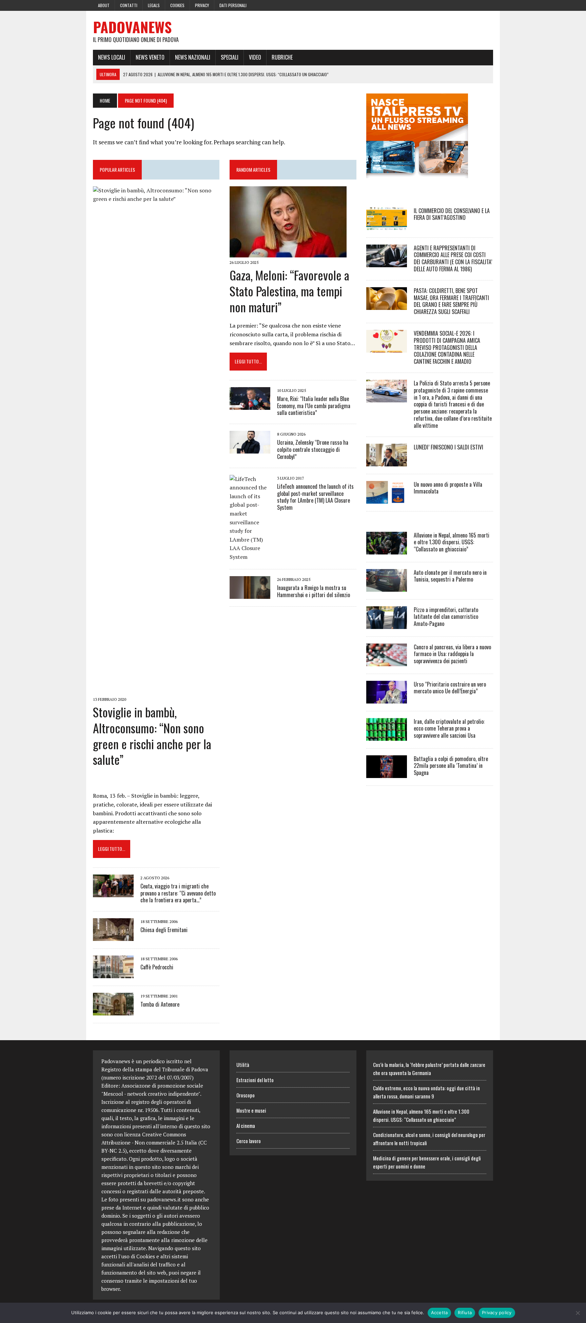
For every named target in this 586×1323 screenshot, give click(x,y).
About (104, 5)
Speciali (229, 57)
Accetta (439, 1312)
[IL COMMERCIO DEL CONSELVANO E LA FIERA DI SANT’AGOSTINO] (386, 225)
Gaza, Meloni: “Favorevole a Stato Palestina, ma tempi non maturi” (289, 291)
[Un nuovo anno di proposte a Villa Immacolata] (386, 499)
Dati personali (233, 5)
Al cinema (245, 1125)
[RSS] (487, 5)
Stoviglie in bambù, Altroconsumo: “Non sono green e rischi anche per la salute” (152, 735)
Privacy (202, 5)
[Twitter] (475, 5)
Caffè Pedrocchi (156, 967)
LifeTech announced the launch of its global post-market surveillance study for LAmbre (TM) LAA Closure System (315, 496)
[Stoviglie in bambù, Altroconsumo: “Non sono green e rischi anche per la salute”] (156, 689)
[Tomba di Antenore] (113, 1011)
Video (255, 57)
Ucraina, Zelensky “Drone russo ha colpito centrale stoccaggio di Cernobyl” (312, 449)
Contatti (128, 5)
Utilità (242, 1064)
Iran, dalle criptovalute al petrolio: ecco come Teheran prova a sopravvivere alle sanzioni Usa (449, 728)
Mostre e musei (251, 1110)
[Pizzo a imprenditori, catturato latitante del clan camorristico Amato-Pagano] (386, 624)
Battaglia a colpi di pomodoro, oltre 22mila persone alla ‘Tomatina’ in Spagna (451, 766)
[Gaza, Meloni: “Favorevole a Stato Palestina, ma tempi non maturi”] (288, 252)
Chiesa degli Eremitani (164, 930)
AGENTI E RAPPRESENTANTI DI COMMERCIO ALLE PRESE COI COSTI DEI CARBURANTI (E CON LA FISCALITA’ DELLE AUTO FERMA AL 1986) (453, 258)
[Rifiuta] (577, 1312)
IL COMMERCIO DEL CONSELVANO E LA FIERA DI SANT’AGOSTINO (452, 214)
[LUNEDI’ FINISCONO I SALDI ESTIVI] (386, 461)
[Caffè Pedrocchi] (113, 974)
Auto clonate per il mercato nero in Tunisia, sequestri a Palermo (450, 576)
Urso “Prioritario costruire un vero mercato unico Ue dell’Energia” (450, 687)
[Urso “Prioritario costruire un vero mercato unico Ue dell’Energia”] (386, 698)
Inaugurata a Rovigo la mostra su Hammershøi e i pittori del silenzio (313, 591)
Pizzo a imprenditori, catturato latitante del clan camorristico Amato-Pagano (446, 617)
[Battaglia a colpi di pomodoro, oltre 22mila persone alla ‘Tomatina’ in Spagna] (386, 773)
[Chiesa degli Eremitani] (113, 936)
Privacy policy (497, 1312)
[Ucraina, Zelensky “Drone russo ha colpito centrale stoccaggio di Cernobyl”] (250, 449)
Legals (154, 5)
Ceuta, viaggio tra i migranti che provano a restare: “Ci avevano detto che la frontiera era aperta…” (178, 893)
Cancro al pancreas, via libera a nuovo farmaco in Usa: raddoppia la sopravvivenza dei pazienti (452, 654)
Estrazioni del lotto (255, 1080)
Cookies (177, 5)
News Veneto (150, 57)
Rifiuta (465, 1312)
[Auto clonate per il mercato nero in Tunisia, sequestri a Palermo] (386, 587)
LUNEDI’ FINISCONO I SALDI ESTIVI (448, 447)
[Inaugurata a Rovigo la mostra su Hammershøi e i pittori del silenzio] (250, 594)
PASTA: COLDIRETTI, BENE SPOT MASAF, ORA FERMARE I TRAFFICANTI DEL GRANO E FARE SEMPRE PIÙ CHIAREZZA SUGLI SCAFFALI (451, 301)
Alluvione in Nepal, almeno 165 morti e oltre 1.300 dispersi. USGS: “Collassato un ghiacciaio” (451, 542)
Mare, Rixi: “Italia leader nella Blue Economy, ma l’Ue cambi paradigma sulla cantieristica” (313, 406)
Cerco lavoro (248, 1140)
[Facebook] (463, 5)
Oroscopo (245, 1095)
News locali (111, 57)
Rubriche (282, 57)
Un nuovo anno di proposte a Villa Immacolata (448, 488)
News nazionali (192, 57)
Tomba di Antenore (159, 1004)
